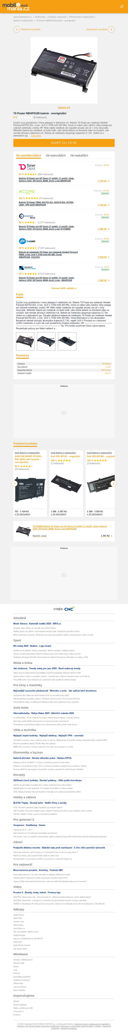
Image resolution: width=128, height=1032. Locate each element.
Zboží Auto (17, 942)
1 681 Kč (102, 229)
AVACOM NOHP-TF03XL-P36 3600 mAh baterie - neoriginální (28, 459)
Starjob (16, 1001)
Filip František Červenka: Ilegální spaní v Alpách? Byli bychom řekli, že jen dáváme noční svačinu (52, 811)
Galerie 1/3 (64, 107)
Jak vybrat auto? (20, 949)
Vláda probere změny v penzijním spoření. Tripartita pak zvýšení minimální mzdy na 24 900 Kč (51, 676)
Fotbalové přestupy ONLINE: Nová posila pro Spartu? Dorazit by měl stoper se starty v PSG (50, 657)
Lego (15, 970)
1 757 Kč (102, 181)
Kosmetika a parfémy (21, 977)
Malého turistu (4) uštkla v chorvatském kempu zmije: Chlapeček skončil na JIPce (46, 631)
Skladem (105, 193)
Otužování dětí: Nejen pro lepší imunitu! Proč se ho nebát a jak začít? (41, 695)
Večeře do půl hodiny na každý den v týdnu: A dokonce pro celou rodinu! (42, 785)
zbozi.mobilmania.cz (22, 17)
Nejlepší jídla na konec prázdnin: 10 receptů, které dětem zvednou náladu (43, 788)
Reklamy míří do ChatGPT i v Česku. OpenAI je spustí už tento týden (41, 762)
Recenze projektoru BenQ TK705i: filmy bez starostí (34, 743)
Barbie (15, 967)
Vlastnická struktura (68, 1028)
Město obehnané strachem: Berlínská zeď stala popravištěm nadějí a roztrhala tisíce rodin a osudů (53, 635)
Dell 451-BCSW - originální (102, 456)
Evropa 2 (17, 1015)
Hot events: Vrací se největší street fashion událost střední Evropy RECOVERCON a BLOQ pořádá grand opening (59, 837)
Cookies (97, 1026)
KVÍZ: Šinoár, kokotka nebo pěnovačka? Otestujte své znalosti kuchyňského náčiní (47, 792)
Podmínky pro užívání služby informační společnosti (38, 1026)
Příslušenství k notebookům (81, 17)
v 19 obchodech (58, 514)
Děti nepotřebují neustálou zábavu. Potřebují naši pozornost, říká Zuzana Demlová (46, 699)
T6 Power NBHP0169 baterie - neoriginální (39, 113)
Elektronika (40, 17)
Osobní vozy (18, 922)
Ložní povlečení (19, 987)
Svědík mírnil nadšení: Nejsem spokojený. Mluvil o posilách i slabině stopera (44, 651)
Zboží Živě (17, 918)
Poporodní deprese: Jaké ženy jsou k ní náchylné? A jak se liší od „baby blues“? (45, 852)
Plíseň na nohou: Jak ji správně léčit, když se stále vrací (36, 856)
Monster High (18, 963)
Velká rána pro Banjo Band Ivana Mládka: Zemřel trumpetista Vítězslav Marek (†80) (47, 673)
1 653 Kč (102, 257)
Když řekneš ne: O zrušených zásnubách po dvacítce (35, 833)
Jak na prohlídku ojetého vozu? (26, 932)
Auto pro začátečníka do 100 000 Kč (28, 939)
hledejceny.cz (18, 915)
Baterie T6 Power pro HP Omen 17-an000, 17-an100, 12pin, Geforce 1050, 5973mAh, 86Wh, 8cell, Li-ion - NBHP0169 (46, 279)
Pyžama (16, 973)
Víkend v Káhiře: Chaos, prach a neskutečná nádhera (35, 814)
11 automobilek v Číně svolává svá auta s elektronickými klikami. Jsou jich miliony (46, 718)
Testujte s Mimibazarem (22, 960)
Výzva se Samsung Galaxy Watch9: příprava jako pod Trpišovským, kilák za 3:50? (47, 654)
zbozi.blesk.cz (19, 928)
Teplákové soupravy (21, 980)
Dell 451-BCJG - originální (65, 456)
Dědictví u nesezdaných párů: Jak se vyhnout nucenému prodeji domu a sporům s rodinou (50, 766)
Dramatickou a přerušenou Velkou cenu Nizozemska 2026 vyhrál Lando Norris (45, 724)
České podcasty (20, 1005)
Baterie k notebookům (23, 20)
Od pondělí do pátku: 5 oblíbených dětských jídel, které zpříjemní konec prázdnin (46, 702)
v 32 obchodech (22, 514)
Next (113, 483)
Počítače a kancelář (57, 17)
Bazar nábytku (19, 990)
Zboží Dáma (18, 925)
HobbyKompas (19, 935)
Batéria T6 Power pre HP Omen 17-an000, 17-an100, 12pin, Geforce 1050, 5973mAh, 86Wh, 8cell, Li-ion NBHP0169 (46, 179)
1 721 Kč (102, 205)
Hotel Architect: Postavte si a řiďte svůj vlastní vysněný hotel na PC (40, 878)
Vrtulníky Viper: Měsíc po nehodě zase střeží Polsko (34, 628)
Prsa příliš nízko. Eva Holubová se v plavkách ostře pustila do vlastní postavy (44, 680)
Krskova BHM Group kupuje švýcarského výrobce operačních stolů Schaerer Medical (48, 769)
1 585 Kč (102, 280)
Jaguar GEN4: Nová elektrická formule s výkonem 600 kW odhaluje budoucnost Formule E (50, 881)
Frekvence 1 (18, 1011)
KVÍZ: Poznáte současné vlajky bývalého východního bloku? (37, 807)
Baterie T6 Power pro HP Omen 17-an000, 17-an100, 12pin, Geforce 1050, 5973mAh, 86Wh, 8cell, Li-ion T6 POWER (46, 227)
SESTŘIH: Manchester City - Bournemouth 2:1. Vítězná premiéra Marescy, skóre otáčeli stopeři (52, 897)
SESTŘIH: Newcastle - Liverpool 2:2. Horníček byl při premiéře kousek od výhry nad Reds (50, 900)
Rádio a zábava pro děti (22, 1008)
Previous (15, 483)
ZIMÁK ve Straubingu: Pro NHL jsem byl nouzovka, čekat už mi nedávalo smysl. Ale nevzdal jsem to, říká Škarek (59, 904)
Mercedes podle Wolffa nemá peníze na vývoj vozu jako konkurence (41, 721)
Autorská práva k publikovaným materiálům (92, 1024)
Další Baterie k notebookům (27, 453)
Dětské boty (18, 983)
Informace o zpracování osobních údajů (77, 1026)
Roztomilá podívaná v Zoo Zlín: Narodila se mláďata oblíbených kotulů (41, 875)
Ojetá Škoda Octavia (21, 945)
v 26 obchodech (94, 514)
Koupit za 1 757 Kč (64, 142)
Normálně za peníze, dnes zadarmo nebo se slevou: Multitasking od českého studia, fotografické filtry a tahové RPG (60, 740)
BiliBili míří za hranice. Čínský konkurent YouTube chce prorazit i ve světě (43, 747)
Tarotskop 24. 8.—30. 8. (23, 830)
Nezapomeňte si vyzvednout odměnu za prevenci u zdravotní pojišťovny (42, 859)
